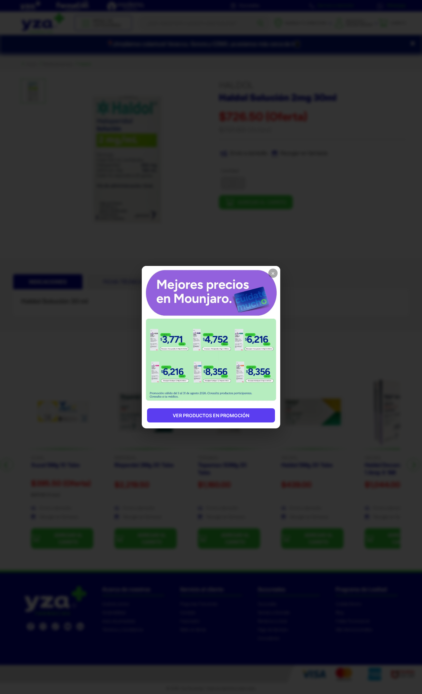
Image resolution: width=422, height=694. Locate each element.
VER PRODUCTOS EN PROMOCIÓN (211, 415)
